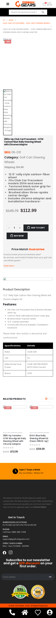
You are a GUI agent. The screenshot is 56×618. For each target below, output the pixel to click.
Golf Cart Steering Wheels (13, 433)
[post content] (15, 417)
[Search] (43, 12)
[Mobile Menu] (7, 4)
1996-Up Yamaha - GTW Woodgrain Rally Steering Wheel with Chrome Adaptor (14, 439)
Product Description (16, 289)
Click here (9, 265)
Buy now (19, 235)
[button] (46, 398)
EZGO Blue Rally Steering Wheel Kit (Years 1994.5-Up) (39, 438)
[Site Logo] (25, 4)
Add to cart (38, 227)
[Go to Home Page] (4, 20)
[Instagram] (10, 552)
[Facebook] (4, 553)
